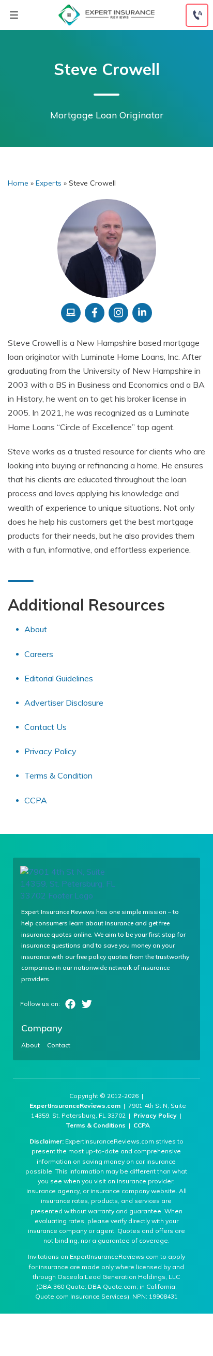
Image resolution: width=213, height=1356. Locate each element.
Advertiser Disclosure (63, 702)
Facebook (70, 1004)
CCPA (35, 800)
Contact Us (45, 727)
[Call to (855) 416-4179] (197, 15)
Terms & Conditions (96, 1125)
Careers (38, 654)
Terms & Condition (58, 775)
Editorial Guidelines (58, 678)
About (35, 629)
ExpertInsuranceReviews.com (74, 1105)
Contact (58, 1045)
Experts (49, 183)
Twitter (87, 1004)
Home (18, 183)
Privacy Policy (50, 751)
